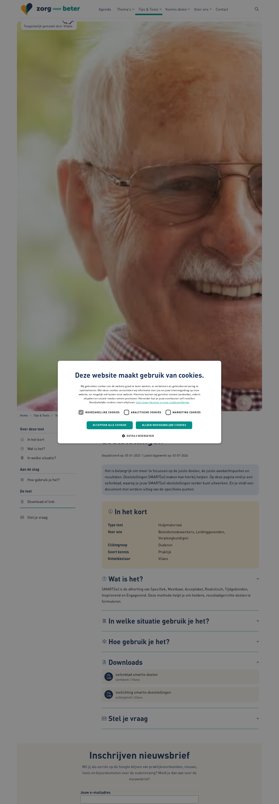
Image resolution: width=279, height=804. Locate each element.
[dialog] (139, 402)
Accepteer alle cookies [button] (110, 425)
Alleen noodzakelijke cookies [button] (164, 425)
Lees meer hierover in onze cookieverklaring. (163, 402)
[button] (139, 435)
